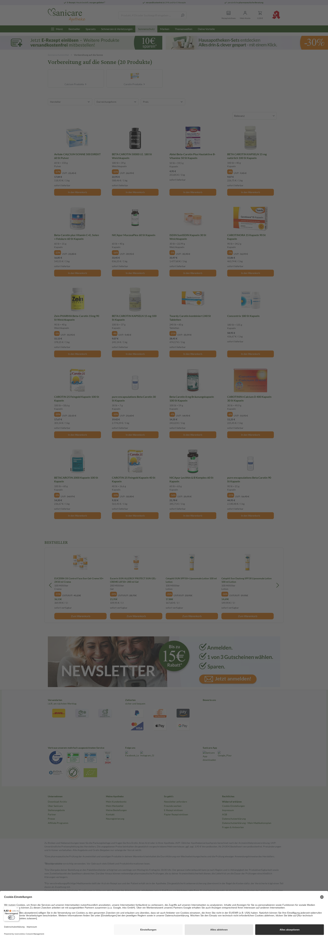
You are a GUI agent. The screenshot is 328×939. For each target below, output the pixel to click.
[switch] (11, 917)
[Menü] (17, 909)
